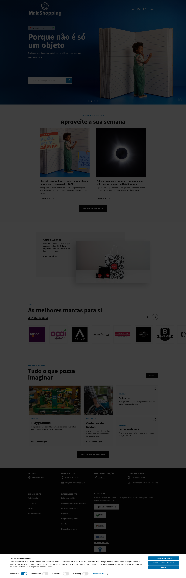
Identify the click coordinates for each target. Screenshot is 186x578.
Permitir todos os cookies (164, 558)
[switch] (45, 573)
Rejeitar (163, 567)
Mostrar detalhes (99, 574)
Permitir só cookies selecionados (163, 563)
